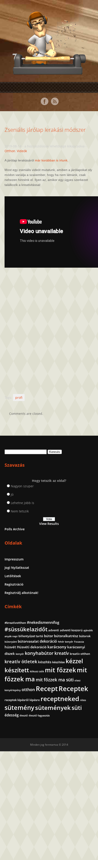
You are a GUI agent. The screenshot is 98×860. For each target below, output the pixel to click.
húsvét (10, 647)
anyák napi (11, 636)
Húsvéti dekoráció (31, 647)
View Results (49, 523)
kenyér (20, 654)
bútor (48, 636)
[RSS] (55, 101)
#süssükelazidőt (26, 629)
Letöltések (13, 576)
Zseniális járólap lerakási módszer (45, 129)
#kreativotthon (15, 623)
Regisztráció (14, 584)
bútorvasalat (28, 641)
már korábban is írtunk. (51, 160)
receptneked (60, 698)
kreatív (61, 653)
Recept (47, 688)
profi (18, 397)
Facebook (44, 101)
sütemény (19, 708)
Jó (12, 494)
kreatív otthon (80, 654)
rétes (83, 700)
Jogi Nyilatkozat (17, 567)
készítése (58, 662)
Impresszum (14, 559)
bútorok (84, 636)
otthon (28, 689)
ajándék (88, 630)
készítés (44, 662)
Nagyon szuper (22, 486)
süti (77, 707)
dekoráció (48, 641)
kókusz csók (37, 671)
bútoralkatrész (66, 636)
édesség (12, 715)
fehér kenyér (65, 641)
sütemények (53, 708)
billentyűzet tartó (30, 636)
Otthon (10, 151)
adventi (53, 630)
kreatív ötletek (21, 661)
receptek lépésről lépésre (22, 700)
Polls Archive (15, 529)
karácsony (56, 646)
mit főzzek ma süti (55, 680)
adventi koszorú (71, 630)
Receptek (73, 688)
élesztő (24, 715)
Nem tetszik (20, 511)
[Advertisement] (49, 331)
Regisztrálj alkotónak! (21, 593)
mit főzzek (60, 670)
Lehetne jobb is (22, 503)
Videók (22, 151)
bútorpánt (11, 641)
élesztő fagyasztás (39, 715)
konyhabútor (39, 653)
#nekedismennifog (43, 622)
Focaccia (79, 641)
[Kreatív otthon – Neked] (49, 72)
